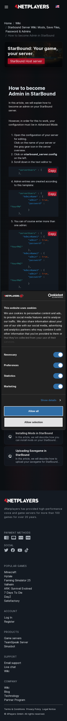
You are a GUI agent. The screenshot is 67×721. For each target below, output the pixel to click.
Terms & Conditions (14, 709)
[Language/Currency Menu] (57, 6)
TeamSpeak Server (16, 642)
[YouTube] (21, 550)
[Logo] (32, 6)
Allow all (33, 411)
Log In (8, 617)
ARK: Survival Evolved (18, 588)
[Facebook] (14, 550)
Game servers (12, 638)
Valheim (9, 584)
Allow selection (33, 422)
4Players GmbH (15, 714)
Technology (11, 695)
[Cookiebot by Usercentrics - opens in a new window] (48, 296)
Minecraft (10, 572)
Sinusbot (9, 646)
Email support (12, 663)
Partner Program (14, 700)
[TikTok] (27, 550)
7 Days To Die (13, 592)
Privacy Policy (33, 709)
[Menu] (7, 6)
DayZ (7, 596)
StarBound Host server (26, 61)
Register (9, 621)
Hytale (8, 576)
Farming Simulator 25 (17, 580)
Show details (48, 400)
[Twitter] (7, 550)
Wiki (18, 23)
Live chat (10, 667)
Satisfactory (12, 600)
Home (8, 23)
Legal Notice (49, 709)
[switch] (58, 365)
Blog (7, 691)
